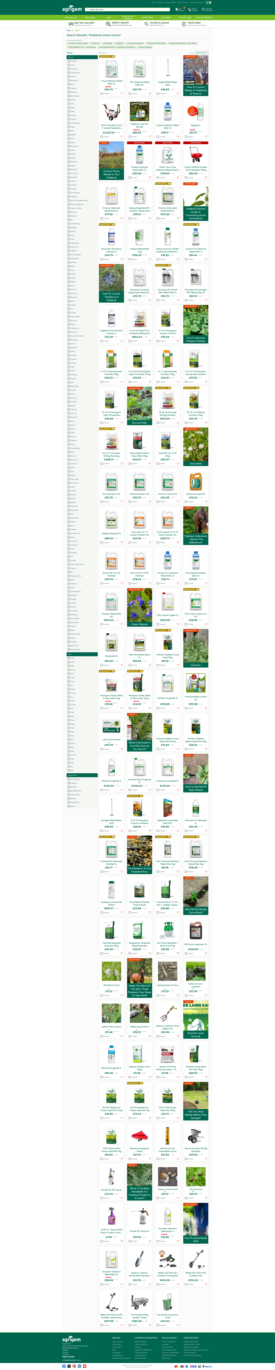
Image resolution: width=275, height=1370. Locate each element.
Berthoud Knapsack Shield (139, 1150)
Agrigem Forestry (191, 1342)
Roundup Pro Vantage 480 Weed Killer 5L (196, 291)
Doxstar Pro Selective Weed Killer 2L (167, 574)
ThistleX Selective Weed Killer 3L (139, 168)
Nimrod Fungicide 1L (111, 1068)
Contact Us (166, 1358)
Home (154, 2)
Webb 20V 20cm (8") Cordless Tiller (196, 1274)
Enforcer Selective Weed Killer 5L (111, 209)
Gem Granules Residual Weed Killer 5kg (195, 862)
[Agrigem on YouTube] (85, 1367)
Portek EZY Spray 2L (139, 1231)
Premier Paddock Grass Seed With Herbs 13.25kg (167, 740)
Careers (138, 1347)
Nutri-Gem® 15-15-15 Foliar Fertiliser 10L (167, 533)
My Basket (166, 1344)
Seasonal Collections (121, 1358)
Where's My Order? (169, 1355)
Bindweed (95, 43)
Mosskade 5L (111, 656)
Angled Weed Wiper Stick (167, 83)
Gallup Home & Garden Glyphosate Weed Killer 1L (167, 250)
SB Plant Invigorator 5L (195, 944)
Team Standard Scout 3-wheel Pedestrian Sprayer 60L (111, 127)
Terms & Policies (141, 1353)
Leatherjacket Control (167, 985)
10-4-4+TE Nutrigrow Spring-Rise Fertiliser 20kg (195, 373)
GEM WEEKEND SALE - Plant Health (183, 43)
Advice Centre (182, 2)
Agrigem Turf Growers (192, 1355)
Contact (161, 2)
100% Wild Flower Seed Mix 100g (167, 1109)
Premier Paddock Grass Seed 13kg (167, 656)
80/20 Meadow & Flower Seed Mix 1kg (140, 1109)
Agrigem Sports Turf (192, 1344)
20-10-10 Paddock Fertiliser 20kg (196, 413)
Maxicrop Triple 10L (195, 494)
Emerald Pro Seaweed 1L (196, 822)
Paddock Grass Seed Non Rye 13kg (196, 1068)
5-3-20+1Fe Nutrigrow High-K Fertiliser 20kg (139, 373)
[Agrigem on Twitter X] (70, 1367)
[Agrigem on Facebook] (64, 1367)
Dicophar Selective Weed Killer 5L (111, 1273)
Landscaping (147, 17)
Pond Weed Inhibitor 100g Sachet (139, 903)
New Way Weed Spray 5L (139, 656)
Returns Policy (141, 1355)
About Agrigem (140, 1342)
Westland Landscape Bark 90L (167, 822)
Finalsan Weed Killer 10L (111, 615)
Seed (109, 17)
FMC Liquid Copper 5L (168, 615)
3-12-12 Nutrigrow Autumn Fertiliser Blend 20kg (139, 822)
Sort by (192, 53)
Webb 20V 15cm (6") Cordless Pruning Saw (167, 1274)
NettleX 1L (196, 125)
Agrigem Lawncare (191, 1347)
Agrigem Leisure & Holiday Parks (196, 1350)
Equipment (166, 17)
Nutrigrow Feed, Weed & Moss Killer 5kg (111, 697)
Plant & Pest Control (128, 17)
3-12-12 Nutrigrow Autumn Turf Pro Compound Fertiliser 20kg (168, 332)
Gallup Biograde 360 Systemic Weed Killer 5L (139, 210)
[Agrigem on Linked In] (80, 1367)
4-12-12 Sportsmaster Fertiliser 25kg (111, 373)
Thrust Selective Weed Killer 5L (111, 82)
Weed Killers (71, 17)
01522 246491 (68, 1357)
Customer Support (196, 2)
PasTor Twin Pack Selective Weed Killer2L (167, 168)
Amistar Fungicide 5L (167, 698)
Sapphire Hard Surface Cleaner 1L (111, 332)
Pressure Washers (145, 47)
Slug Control (196, 1189)
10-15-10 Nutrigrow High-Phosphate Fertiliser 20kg (111, 414)
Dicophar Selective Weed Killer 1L (167, 1230)
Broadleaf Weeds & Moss (156, 43)
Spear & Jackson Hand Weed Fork (167, 1027)
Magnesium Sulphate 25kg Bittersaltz (139, 944)
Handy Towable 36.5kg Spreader (196, 1150)
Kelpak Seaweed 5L (111, 533)
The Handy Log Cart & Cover (168, 1316)
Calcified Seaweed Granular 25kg (111, 944)
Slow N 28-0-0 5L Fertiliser (111, 574)
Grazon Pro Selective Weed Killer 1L (196, 250)
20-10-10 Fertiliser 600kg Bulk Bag (111, 454)
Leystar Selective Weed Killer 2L (167, 126)
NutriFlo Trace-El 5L (167, 494)
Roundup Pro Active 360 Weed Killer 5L (167, 291)
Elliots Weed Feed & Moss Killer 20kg (139, 454)
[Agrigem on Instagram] (75, 1367)
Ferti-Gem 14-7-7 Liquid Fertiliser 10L (139, 533)
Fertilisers (90, 17)
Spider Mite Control (111, 1026)
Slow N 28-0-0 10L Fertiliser (139, 574)
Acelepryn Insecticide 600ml (111, 903)
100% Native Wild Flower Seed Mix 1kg (111, 1150)
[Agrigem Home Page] (73, 12)
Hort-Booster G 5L (111, 494)
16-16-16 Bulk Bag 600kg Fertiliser (167, 413)
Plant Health (117, 1347)
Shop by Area (185, 17)
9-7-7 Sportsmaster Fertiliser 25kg (167, 373)
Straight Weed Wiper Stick (111, 822)
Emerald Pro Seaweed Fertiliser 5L (111, 862)
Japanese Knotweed (135, 43)
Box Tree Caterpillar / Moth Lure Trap (167, 944)
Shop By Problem (204, 17)
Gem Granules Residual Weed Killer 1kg (167, 862)
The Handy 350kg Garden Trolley (139, 1316)
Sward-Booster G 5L (139, 494)
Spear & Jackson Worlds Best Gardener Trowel (139, 1274)
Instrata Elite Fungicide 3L (139, 781)
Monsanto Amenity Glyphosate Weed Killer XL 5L (139, 291)
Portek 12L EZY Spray (111, 1189)
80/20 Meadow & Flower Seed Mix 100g (111, 1109)
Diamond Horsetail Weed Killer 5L (167, 209)
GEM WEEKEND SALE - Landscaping (82, 47)
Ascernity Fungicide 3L (168, 780)
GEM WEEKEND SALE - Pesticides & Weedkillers (117, 47)
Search (77, 30)
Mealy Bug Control (139, 1026)
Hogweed (119, 43)
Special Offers (171, 2)
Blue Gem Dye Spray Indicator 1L (111, 250)
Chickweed (108, 43)
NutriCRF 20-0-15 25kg (167, 454)
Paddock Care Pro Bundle (139, 125)
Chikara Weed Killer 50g (139, 250)
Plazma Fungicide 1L (111, 780)
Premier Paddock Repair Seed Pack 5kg (195, 740)
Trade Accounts (141, 1344)
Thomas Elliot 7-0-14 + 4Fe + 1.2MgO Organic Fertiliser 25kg (168, 904)
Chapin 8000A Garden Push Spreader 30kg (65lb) (195, 169)
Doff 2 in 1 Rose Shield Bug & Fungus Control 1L (111, 1231)
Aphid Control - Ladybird (195, 985)
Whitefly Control (111, 985)
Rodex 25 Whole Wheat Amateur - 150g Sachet (167, 1068)
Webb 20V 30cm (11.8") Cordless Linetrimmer (111, 1316)
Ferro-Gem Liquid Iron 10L (196, 615)
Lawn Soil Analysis (111, 739)
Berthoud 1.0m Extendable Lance (167, 1150)
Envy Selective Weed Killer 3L (196, 574)
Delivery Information (170, 1353)
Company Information (143, 1350)
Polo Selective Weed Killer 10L (139, 83)
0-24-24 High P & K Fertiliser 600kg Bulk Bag (139, 332)
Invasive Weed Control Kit (196, 698)
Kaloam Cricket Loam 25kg (139, 1068)
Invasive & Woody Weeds (78, 43)
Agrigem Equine (190, 1353)
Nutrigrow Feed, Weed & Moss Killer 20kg (139, 697)
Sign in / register (168, 1342)
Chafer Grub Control (168, 1189)
